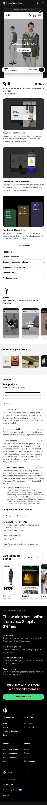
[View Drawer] (30, 323)
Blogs (5, 761)
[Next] (42, 349)
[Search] (38, 3)
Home (5, 735)
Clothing (6, 723)
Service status (29, 761)
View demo (33, 69)
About (26, 749)
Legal (26, 757)
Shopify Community (10, 757)
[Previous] (37, 349)
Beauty (5, 727)
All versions (18, 530)
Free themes (29, 727)
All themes (21, 516)
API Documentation (10, 753)
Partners (27, 753)
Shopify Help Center (10, 749)
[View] (11, 362)
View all (29, 557)
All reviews (8, 404)
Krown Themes (10, 94)
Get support (8, 516)
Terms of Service (9, 779)
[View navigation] (42, 3)
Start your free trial (23, 697)
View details (7, 530)
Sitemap (6, 795)
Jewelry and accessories (12, 731)
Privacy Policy (8, 784)
